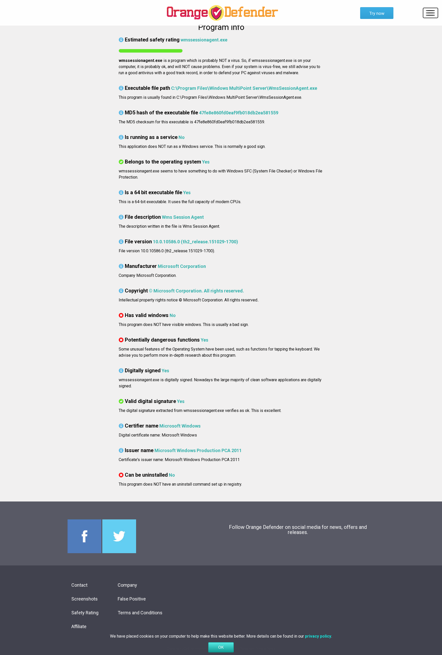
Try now (376, 13)
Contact (79, 585)
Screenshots (84, 599)
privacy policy (318, 636)
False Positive (132, 599)
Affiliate (78, 626)
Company (127, 585)
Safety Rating (84, 612)
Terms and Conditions (140, 612)
